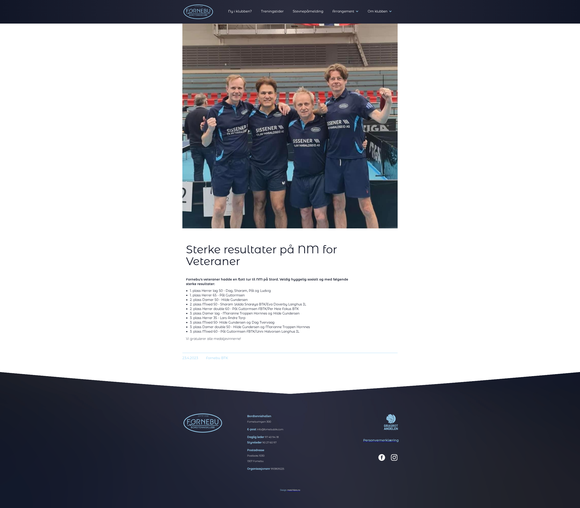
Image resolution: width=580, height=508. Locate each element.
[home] (198, 12)
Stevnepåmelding (308, 11)
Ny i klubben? (240, 11)
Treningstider (272, 11)
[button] (345, 11)
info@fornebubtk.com (270, 429)
